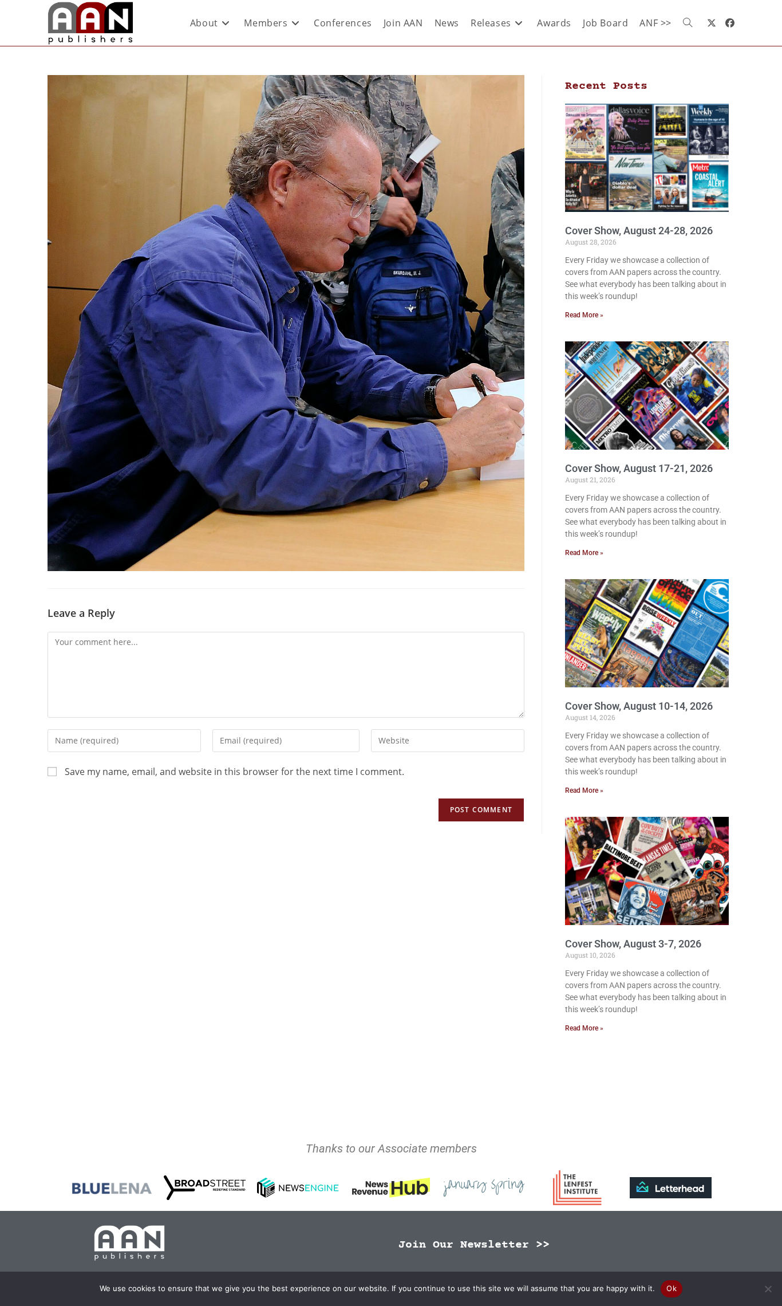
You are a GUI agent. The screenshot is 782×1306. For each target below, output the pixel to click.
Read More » (584, 315)
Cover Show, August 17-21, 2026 (639, 468)
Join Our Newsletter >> (474, 1245)
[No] (767, 1289)
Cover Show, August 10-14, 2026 (639, 706)
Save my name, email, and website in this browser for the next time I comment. (234, 771)
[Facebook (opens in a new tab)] (730, 22)
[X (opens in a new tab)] (711, 22)
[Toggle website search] (687, 23)
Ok (671, 1288)
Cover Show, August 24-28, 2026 (639, 231)
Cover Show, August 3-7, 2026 (633, 944)
